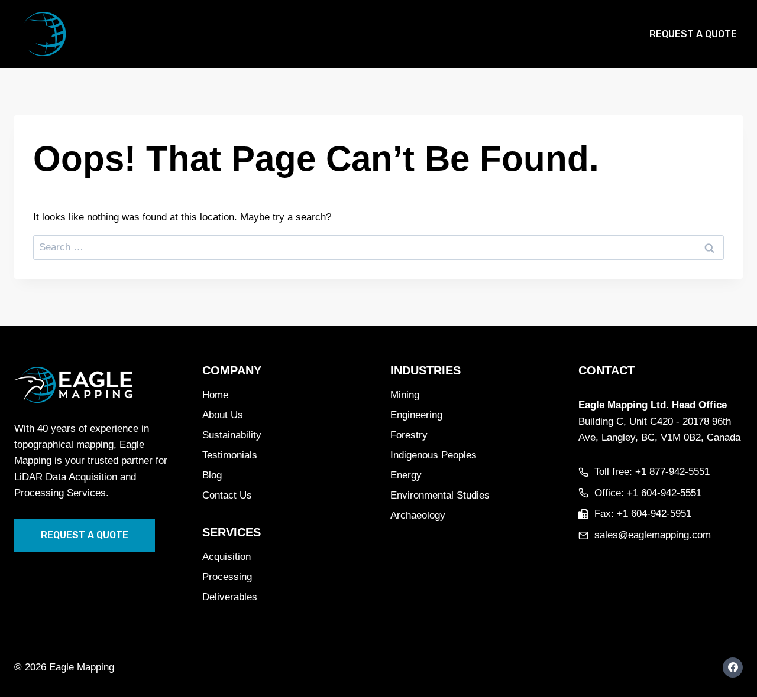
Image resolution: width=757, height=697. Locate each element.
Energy (406, 475)
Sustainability (231, 435)
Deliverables (229, 596)
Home (295, 34)
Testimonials (229, 455)
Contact (608, 34)
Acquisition (226, 556)
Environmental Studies (440, 495)
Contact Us (227, 495)
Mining (404, 394)
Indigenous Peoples (433, 455)
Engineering (416, 415)
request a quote (84, 534)
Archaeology (417, 515)
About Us (222, 415)
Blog (558, 34)
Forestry (409, 435)
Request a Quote (693, 34)
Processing (227, 576)
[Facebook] (733, 667)
